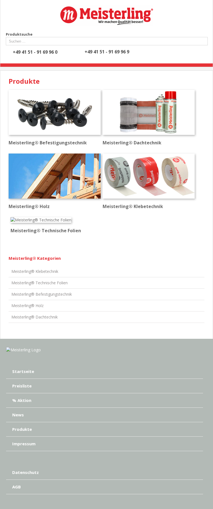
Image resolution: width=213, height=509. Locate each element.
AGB (16, 487)
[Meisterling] (23, 349)
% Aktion (21, 400)
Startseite (23, 371)
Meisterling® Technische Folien (39, 282)
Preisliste (22, 386)
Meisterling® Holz (27, 305)
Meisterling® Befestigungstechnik (41, 294)
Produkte (22, 429)
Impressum (24, 443)
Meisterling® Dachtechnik (34, 317)
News (18, 414)
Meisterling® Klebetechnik (34, 271)
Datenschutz (25, 472)
